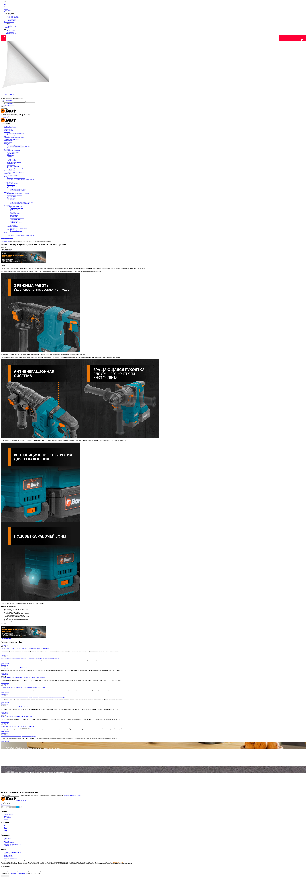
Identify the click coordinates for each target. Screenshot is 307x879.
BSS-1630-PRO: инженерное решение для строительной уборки (18, 736)
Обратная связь (8, 855)
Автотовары (7, 173)
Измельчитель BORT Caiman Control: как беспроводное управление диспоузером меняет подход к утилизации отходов (33, 697)
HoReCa (6, 176)
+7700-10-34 (21, 800)
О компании (7, 10)
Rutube (6, 828)
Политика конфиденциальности (12, 844)
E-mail (2, 101)
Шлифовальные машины (14, 162)
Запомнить (5, 108)
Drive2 (5, 831)
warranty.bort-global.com (118, 862)
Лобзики (9, 156)
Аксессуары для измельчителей (15, 133)
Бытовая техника (8, 126)
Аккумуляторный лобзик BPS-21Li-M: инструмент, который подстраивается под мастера (25, 648)
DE (5, 5)
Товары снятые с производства (12, 852)
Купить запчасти (11, 19)
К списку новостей (6, 250)
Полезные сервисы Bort (13, 20)
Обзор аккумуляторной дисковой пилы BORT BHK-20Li (16, 716)
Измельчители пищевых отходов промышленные (20, 179)
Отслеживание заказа (6, 98)
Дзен (5, 827)
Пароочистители (8, 140)
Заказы (6, 92)
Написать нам (4, 117)
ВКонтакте (7, 825)
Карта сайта (10, 32)
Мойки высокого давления (11, 139)
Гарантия (9, 14)
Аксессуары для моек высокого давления (18, 146)
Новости (6, 12)
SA (5, 6)
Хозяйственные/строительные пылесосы (15, 137)
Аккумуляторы (11, 165)
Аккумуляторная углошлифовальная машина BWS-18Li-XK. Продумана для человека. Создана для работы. (30, 658)
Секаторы (9, 169)
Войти (2, 100)
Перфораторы (11, 153)
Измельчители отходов (10, 127)
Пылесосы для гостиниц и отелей (16, 178)
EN (5, 3)
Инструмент (7, 149)
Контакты (6, 27)
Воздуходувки (8, 142)
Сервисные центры (12, 16)
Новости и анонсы (9, 856)
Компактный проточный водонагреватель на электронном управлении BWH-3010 (23, 677)
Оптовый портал (11, 26)
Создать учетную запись (7, 105)
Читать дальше (5, 653)
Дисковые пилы (11, 160)
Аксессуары (7, 132)
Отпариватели (8, 129)
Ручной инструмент (9, 170)
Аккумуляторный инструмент (12, 150)
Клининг (6, 136)
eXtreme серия (11, 30)
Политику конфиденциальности (19, 873)
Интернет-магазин (9, 22)
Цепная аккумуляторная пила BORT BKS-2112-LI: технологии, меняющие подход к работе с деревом (28, 706)
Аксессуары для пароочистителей (16, 147)
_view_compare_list (9, 94)
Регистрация (8, 100)
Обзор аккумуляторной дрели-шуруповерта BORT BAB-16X (17, 726)
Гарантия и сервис (9, 842)
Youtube (6, 830)
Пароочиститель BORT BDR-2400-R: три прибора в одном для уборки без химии (23, 687)
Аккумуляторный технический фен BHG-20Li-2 (14, 667)
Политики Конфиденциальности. (72, 795)
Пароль (3, 103)
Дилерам (6, 841)
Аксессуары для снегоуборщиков (16, 168)
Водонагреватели (8, 130)
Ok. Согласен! (5, 876)
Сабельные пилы (11, 157)
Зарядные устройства (13, 166)
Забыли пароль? (9, 103)
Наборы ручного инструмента (15, 172)
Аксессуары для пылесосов (14, 134)
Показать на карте (5, 805)
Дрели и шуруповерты (13, 152)
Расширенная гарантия (10, 33)
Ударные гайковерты (12, 175)
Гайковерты (10, 155)
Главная (6, 9)
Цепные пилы (11, 159)
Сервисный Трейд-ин (13, 17)
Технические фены (12, 163)
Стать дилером (11, 24)
